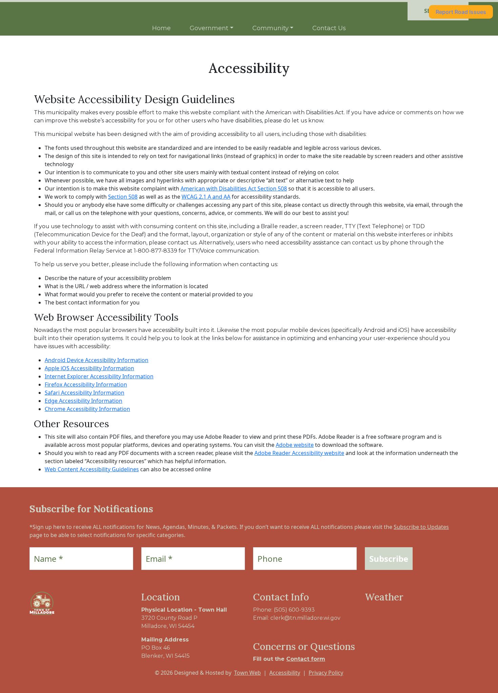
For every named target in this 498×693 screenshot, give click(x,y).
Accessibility (284, 672)
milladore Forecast (400, 623)
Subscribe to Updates (421, 527)
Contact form (305, 659)
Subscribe (388, 558)
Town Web (247, 672)
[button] (211, 28)
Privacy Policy (326, 672)
